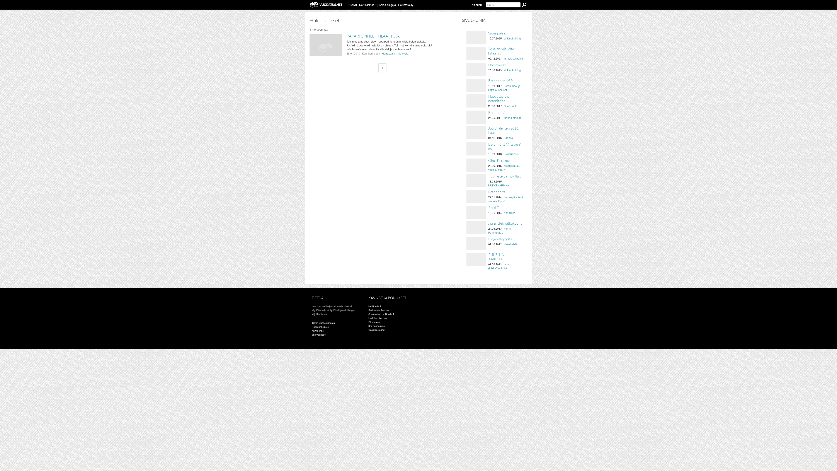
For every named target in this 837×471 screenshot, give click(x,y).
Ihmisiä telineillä (513, 58)
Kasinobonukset (376, 326)
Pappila (508, 138)
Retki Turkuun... (499, 208)
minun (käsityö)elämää (499, 266)
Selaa (387, 5)
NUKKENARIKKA (498, 185)
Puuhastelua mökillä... (504, 176)
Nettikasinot (366, 5)
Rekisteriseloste (320, 326)
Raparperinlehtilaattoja (373, 36)
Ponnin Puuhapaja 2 (500, 230)
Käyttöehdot (318, 330)
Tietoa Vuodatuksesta (323, 322)
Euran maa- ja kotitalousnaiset (504, 88)
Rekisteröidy (405, 5)
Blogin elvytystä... (501, 239)
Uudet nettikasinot (377, 318)
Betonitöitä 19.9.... (501, 81)
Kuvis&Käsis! (511, 154)
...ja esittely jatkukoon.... (505, 223)
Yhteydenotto (319, 334)
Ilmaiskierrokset (376, 329)
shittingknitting (512, 38)
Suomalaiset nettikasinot (381, 314)
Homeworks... (498, 65)
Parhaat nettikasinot (378, 310)
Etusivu (352, 5)
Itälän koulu (510, 106)
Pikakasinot (374, 322)
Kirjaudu (476, 5)
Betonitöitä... (497, 112)
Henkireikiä (510, 244)
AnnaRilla (509, 213)
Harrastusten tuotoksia (395, 53)
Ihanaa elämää (513, 117)
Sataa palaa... (497, 33)
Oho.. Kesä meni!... (501, 160)
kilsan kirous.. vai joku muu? (504, 167)
